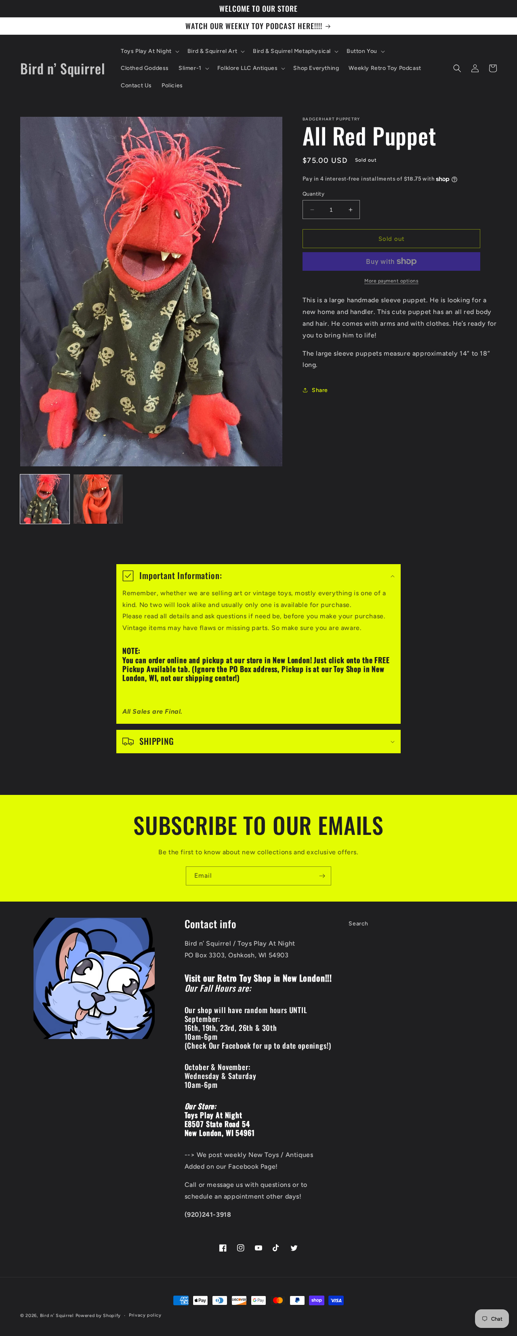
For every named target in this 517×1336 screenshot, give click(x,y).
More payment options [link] (391, 281)
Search (358, 923)
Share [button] (320, 390)
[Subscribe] (322, 875)
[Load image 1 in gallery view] (44, 499)
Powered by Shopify (98, 1315)
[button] (149, 51)
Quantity (313, 194)
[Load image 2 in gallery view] (98, 499)
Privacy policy (145, 1315)
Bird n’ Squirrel (58, 1315)
